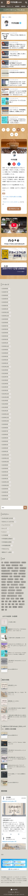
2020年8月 (6, 427)
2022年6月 (6, 380)
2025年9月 (6, 319)
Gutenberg (22, 570)
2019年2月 (6, 475)
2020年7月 (6, 431)
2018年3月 (6, 492)
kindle (15, 573)
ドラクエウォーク (19, 593)
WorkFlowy (16, 582)
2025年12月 (6, 312)
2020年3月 (6, 444)
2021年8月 (6, 404)
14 (14, 130)
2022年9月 (6, 370)
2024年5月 (6, 356)
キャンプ (5, 528)
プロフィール (10, 6)
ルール (12, 598)
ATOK (3, 565)
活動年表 (23, 6)
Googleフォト (15, 570)
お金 (8, 584)
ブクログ (3, 595)
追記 (10, 607)
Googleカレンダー (6, 570)
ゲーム (17, 587)
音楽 (3, 609)
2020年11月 (6, 417)
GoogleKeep (23, 568)
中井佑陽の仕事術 (7, 542)
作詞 (10, 601)
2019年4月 (6, 468)
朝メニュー (21, 604)
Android (24, 562)
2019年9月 (6, 465)
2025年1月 (6, 343)
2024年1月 (6, 363)
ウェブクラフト (7, 525)
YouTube (23, 582)
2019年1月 (6, 478)
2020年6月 (6, 434)
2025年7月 (6, 326)
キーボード (11, 587)
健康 (19, 601)
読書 (6, 607)
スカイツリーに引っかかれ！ (11, 202)
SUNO (21, 579)
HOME (15, 890)
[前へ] (3, 129)
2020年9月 (6, 424)
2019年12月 (6, 455)
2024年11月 (6, 346)
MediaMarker (5, 576)
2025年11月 (6, 316)
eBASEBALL (10, 568)
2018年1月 (6, 499)
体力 (6, 601)
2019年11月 (6, 458)
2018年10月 (6, 485)
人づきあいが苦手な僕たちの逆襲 (12, 196)
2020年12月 (6, 414)
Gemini (16, 568)
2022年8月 (6, 373)
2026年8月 (6, 288)
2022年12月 (6, 366)
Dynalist (4, 568)
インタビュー (4, 587)
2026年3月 (6, 305)
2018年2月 (6, 495)
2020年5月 (6, 438)
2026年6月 (6, 295)
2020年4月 (6, 441)
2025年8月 (6, 322)
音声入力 (20, 607)
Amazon (6, 562)
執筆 (23, 601)
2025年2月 (6, 339)
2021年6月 (6, 407)
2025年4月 (6, 332)
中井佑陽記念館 (7, 545)
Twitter (3, 582)
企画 (3, 601)
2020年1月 (6, 451)
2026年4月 (6, 302)
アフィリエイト (14, 584)
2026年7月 (6, 292)
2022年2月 (6, 390)
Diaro (21, 565)
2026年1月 (6, 309)
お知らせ (3, 584)
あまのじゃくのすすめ (9, 521)
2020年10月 (6, 421)
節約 (3, 607)
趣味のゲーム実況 (7, 552)
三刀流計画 (6, 535)
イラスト (21, 584)
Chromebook (15, 565)
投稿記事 (3, 6)
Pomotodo (10, 579)
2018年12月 (6, 482)
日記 (13, 604)
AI (2, 562)
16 (23, 130)
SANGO (16, 579)
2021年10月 (6, 397)
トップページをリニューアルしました (14, 10)
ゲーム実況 (22, 587)
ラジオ (7, 598)
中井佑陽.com (16, 2)
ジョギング (4, 590)
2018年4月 (6, 489)
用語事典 (17, 6)
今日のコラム (6, 549)
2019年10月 (6, 461)
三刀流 (17, 598)
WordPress (9, 582)
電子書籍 (15, 607)
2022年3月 (6, 387)
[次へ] (16, 134)
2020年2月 (6, 448)
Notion (23, 576)
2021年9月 (6, 400)
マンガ (3, 598)
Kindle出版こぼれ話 (8, 518)
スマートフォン (11, 590)
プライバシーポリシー (14, 892)
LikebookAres (22, 573)
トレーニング (11, 593)
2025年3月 (6, 336)
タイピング (19, 590)
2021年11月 (6, 394)
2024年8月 (6, 349)
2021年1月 (6, 410)
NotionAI (4, 579)
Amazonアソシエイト (15, 562)
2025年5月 (6, 329)
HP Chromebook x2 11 (7, 573)
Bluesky (8, 565)
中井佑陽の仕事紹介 (8, 538)
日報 (9, 604)
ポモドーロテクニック (12, 595)
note (11, 576)
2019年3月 (6, 472)
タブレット (4, 593)
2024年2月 (6, 360)
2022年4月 (6, 383)
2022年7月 (6, 377)
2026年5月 (6, 299)
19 (11, 134)
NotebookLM (17, 576)
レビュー (5, 532)
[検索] (25, 507)
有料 (17, 604)
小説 (3, 604)
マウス (20, 595)
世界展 (21, 598)
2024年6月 (6, 353)
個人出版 (15, 601)
